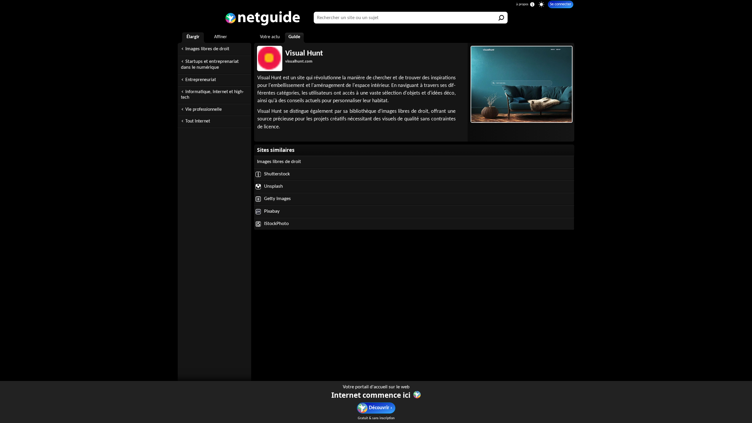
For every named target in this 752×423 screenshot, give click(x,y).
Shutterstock (276, 174)
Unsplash (273, 186)
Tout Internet (197, 121)
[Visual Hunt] (521, 84)
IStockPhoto (276, 223)
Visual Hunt (304, 54)
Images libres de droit (207, 48)
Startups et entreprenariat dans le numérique (210, 64)
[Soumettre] (502, 18)
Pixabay (271, 211)
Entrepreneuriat (200, 80)
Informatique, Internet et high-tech (212, 95)
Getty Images (277, 198)
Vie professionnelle (203, 109)
